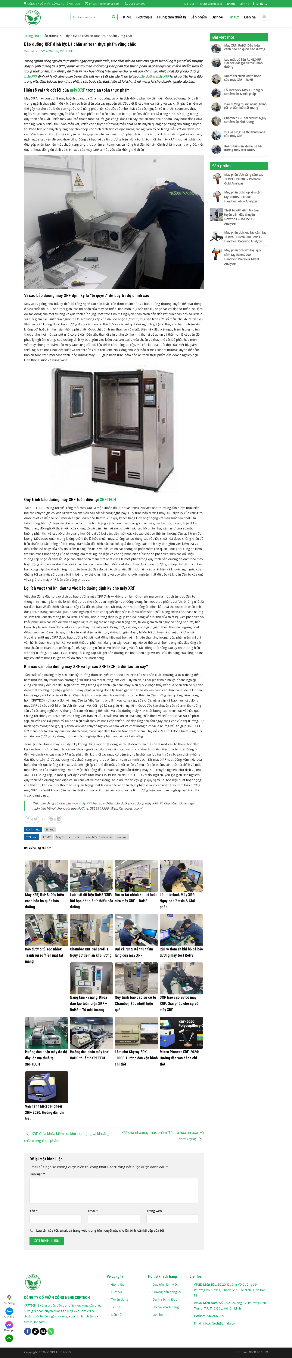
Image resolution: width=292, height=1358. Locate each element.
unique (122, 837)
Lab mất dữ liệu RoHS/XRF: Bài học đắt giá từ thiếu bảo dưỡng (243, 63)
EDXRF (47, 837)
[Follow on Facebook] (253, 3)
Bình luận (37, 1174)
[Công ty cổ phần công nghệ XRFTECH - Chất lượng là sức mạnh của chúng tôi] (44, 17)
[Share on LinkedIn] (58, 819)
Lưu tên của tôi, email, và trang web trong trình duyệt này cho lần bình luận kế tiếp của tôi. (100, 1230)
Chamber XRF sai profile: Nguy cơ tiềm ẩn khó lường (245, 120)
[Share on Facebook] (28, 819)
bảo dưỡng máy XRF (154, 76)
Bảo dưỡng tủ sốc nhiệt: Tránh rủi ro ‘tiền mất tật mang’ (245, 106)
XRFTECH (189, 4)
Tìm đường (9, 1303)
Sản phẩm (199, 17)
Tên (33, 1211)
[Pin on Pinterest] (51, 819)
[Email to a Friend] (43, 819)
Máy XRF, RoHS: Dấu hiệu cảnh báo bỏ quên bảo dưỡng (244, 47)
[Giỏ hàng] (264, 17)
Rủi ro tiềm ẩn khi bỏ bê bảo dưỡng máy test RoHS (243, 148)
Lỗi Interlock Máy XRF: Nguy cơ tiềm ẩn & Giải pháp (243, 92)
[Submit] (113, 17)
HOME (126, 17)
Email (93, 1211)
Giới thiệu (144, 17)
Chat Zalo (9, 1316)
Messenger (9, 1330)
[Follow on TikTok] (257, 3)
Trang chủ (31, 36)
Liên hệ (244, 4)
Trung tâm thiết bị (211, 4)
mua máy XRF (82, 803)
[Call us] (265, 3)
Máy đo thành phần (68, 837)
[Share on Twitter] (35, 819)
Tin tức (231, 4)
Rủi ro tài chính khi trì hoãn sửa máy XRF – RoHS (242, 78)
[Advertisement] (239, 337)
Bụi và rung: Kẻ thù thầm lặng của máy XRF (244, 134)
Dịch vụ (217, 17)
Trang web (154, 1211)
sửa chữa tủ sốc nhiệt (99, 837)
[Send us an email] (261, 3)
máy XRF (30, 76)
